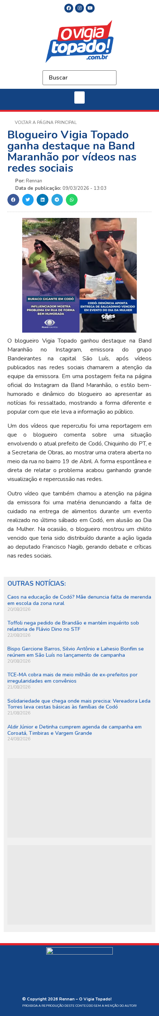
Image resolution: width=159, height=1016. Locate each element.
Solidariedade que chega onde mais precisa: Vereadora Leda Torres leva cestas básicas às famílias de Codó (78, 704)
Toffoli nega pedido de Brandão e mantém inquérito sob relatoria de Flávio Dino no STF (73, 626)
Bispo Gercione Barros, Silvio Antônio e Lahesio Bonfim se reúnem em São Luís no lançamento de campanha (75, 652)
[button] (79, 97)
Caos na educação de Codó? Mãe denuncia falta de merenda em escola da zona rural (79, 600)
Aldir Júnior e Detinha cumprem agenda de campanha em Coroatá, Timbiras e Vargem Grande (74, 730)
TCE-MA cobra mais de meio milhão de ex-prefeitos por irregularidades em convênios (72, 677)
